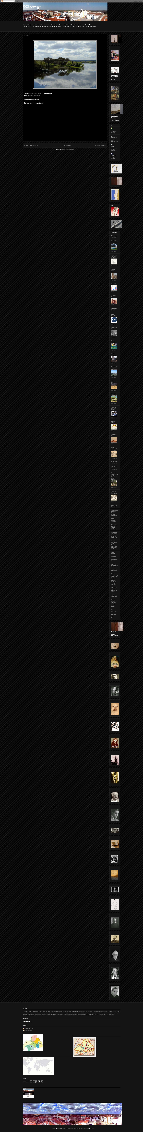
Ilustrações (73, 1013)
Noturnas (32, 1014)
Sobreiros (79, 1014)
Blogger (92, 1128)
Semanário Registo (114, 309)
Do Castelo (114, 461)
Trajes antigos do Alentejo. (114, 449)
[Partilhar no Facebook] (50, 93)
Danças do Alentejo (114, 467)
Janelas (83, 1013)
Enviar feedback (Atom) (68, 149)
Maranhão (104, 1013)
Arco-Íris (59, 1011)
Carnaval (94, 1011)
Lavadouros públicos (94, 1013)
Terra (93, 1014)
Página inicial (67, 145)
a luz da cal (25, 1011)
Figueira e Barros (48, 1013)
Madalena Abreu (28, 1030)
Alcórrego (48, 1011)
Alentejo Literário (113, 422)
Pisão (55, 1014)
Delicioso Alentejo (114, 435)
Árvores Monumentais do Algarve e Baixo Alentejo (114, 476)
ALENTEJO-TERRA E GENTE (114, 408)
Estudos (42, 1013)
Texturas (97, 1014)
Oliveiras (37, 1014)
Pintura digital (50, 1014)
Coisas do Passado (114, 328)
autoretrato (67, 1011)
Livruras (100, 1013)
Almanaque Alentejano (114, 569)
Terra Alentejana (114, 341)
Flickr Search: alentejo (113, 520)
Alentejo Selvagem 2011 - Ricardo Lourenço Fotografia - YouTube (114, 545)
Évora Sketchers (114, 315)
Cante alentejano (88, 1011)
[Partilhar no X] (48, 93)
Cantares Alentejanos (114, 565)
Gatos (66, 1013)
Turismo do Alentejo (114, 560)
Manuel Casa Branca (113, 271)
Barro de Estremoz (113, 610)
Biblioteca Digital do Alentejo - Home (114, 589)
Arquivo (63, 1011)
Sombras (84, 1014)
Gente (69, 1013)
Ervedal (38, 1013)
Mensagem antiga (100, 145)
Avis (72, 1011)
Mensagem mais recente (31, 145)
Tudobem (114, 236)
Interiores (78, 1013)
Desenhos (28, 1013)
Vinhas (104, 1014)
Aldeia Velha (54, 1011)
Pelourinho (41, 1014)
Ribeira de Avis (73, 1014)
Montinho (110, 1013)
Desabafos (114, 283)
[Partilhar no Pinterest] (51, 93)
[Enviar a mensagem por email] (45, 93)
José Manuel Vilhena (29, 1028)
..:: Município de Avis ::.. (114, 131)
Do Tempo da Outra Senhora (114, 256)
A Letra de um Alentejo (114, 394)
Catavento (98, 1011)
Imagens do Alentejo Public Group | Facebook (114, 513)
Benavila (76, 1011)
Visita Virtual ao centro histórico (114, 148)
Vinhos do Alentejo (114, 506)
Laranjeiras (87, 1013)
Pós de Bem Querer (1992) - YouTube (114, 527)
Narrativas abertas (116, 1013)
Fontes (54, 1013)
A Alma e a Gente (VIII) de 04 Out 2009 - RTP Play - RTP (114, 535)
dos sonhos (33, 1013)
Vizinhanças (111, 1014)
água (30, 1011)
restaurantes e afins (65, 1014)
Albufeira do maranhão (34, 95)
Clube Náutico (117, 1011)
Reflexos (59, 1014)
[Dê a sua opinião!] (47, 93)
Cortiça (24, 1013)
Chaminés (110, 1011)
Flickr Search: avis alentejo (113, 554)
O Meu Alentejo (113, 354)
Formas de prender (60, 1013)
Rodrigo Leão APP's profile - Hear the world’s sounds (114, 603)
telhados (89, 1014)
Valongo (101, 1014)
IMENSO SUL (113, 296)
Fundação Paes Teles (114, 595)
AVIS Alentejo (31, 6)
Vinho (107, 1014)
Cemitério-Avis (104, 1011)
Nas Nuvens (26, 1014)
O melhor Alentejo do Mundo (114, 242)
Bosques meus (82, 1011)
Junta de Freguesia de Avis (114, 157)
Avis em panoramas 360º (114, 616)
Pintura (45, 1014)
